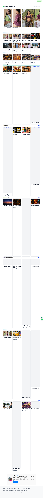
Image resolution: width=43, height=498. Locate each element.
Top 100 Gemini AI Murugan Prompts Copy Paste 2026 (25, 73)
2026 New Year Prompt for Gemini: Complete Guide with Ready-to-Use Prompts (8, 266)
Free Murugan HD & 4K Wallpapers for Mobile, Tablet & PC (8, 73)
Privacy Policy (8, 495)
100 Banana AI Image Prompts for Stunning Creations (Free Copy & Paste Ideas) (17, 338)
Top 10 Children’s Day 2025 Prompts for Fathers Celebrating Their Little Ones (26, 326)
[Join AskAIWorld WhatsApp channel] (42, 319)
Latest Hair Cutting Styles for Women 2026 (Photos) (25, 61)
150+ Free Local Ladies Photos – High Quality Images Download (12, 27)
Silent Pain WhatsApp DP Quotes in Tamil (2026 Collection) (35, 40)
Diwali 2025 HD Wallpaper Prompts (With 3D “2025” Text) (35, 205)
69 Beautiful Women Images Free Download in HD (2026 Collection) (26, 40)
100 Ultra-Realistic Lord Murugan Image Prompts (35, 122)
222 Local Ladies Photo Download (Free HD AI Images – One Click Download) (17, 50)
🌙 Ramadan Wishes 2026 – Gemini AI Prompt (8, 205)
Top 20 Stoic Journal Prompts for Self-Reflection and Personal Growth (16, 469)
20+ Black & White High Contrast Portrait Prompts (16, 134)
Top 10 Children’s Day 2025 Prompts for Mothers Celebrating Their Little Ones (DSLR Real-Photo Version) (17, 266)
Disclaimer (12, 495)
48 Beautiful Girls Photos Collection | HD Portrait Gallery (16, 40)
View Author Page (15, 482)
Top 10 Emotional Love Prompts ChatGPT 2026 (35, 184)
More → (38, 52)
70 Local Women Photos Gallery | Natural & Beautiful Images (26, 49)
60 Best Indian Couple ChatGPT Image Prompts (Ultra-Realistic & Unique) (7, 194)
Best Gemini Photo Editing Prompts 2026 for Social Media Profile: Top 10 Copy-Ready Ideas (35, 388)
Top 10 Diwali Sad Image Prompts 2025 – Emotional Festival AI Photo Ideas (17, 206)
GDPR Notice (15, 495)
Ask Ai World (5, 1)
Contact (6, 495)
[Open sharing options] (42, 318)
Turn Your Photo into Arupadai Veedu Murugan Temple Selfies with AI (16, 73)
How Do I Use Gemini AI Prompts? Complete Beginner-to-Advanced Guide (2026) (26, 409)
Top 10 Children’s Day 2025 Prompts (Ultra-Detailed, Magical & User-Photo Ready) (35, 266)
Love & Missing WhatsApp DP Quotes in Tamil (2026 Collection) (7, 49)
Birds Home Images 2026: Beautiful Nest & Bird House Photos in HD (16, 62)
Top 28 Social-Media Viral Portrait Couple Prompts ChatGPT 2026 (26, 397)
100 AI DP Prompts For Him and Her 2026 (7, 61)
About (3, 495)
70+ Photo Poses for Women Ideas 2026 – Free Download (35, 61)
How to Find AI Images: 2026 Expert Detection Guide (34, 49)
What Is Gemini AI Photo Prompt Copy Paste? (35, 408)
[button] (34, 1)
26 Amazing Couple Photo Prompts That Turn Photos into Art (26, 134)
